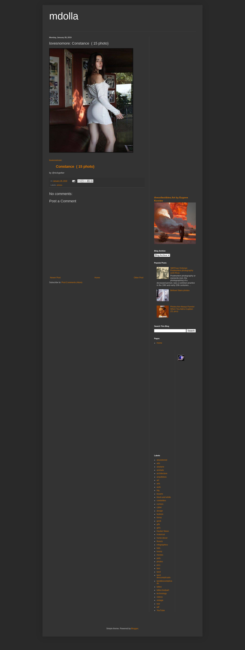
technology (162, 593)
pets (158, 558)
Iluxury (160, 541)
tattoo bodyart (163, 590)
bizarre (160, 494)
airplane (160, 467)
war (158, 604)
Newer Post (55, 277)
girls (158, 528)
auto (159, 487)
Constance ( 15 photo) (75, 166)
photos (59, 185)
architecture (162, 473)
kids (158, 548)
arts (158, 483)
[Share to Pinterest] (91, 181)
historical (161, 534)
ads (158, 463)
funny (159, 517)
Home (97, 277)
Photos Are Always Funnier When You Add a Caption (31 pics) (182, 309)
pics (158, 565)
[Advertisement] (164, 56)
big (158, 490)
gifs (158, 524)
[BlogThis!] (82, 181)
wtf (158, 607)
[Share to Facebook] (88, 181)
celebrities (161, 500)
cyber (159, 507)
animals (160, 470)
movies (160, 555)
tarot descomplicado (163, 576)
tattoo (159, 587)
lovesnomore (55, 160)
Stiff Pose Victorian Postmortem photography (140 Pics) (181, 270)
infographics (162, 545)
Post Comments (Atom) (72, 282)
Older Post (138, 277)
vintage (160, 600)
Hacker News (163, 531)
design (160, 511)
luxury (159, 551)
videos (160, 597)
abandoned (162, 460)
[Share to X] (85, 181)
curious (160, 504)
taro (158, 568)
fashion (160, 514)
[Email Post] (73, 181)
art (158, 480)
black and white (164, 497)
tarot (159, 572)
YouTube (161, 610)
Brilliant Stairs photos (180, 290)
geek (159, 521)
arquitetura (161, 477)
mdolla (63, 16)
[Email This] (79, 181)
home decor (162, 538)
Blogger (134, 628)
